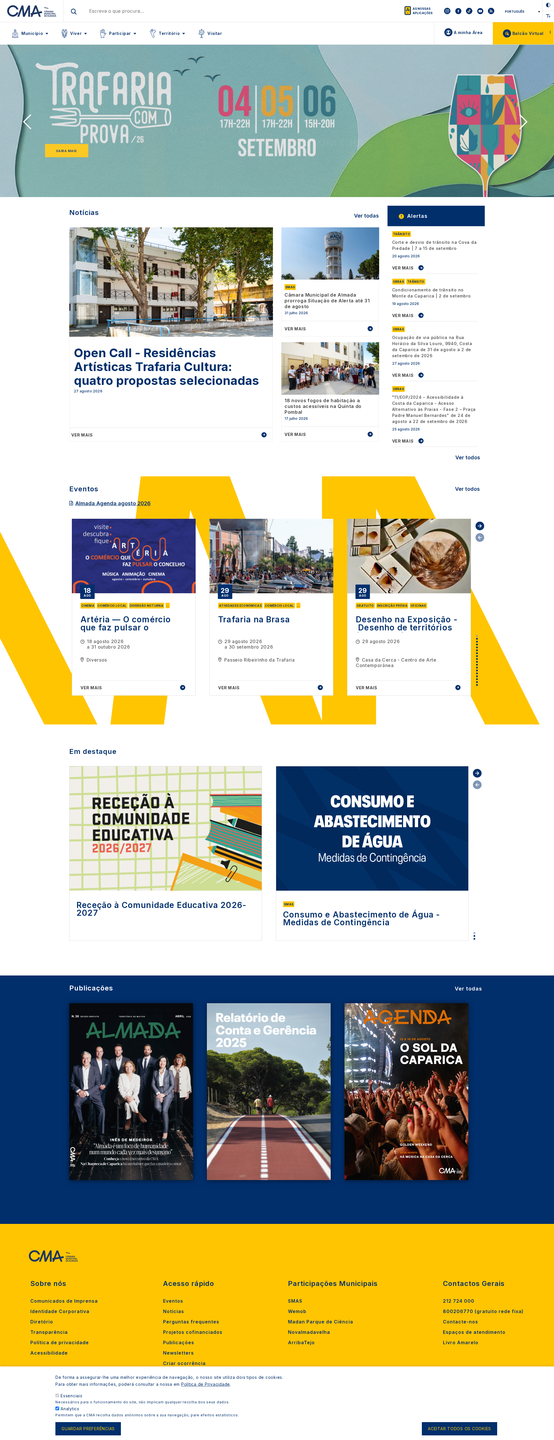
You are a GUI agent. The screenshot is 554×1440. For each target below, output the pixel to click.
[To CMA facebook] (458, 11)
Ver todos (467, 457)
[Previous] (29, 123)
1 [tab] (477, 636)
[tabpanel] (134, 607)
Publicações (178, 1342)
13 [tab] (477, 670)
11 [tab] (477, 665)
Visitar (214, 33)
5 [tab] (477, 647)
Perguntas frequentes (191, 1322)
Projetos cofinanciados (192, 1332)
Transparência (49, 1332)
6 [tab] (477, 650)
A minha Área (468, 32)
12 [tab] (477, 667)
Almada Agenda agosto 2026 (113, 503)
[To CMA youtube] (480, 11)
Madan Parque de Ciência (320, 1322)
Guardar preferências (88, 1428)
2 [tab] (477, 639)
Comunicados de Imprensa (64, 1301)
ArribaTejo (301, 1342)
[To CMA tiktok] (469, 11)
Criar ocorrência (184, 1363)
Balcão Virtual (528, 33)
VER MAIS (403, 267)
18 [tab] (477, 685)
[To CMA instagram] (447, 11)
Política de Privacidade (205, 1384)
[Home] (32, 11)
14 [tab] (477, 673)
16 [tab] (477, 679)
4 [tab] (477, 644)
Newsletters (178, 1353)
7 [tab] (477, 653)
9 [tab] (477, 659)
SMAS (295, 1301)
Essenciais (72, 1395)
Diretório (41, 1322)
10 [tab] (477, 662)
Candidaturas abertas (79, 151)
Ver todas (366, 216)
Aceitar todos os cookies (459, 1428)
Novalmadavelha (309, 1332)
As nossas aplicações (423, 11)
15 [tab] (477, 676)
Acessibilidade (49, 1353)
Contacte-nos (460, 1322)
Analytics (70, 1408)
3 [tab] (477, 642)
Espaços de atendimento (474, 1332)
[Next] (525, 123)
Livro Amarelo (460, 1342)
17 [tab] (477, 682)
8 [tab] (477, 656)
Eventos (173, 1301)
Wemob (297, 1311)
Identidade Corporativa (59, 1311)
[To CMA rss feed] (491, 11)
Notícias (173, 1311)
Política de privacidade (59, 1342)
